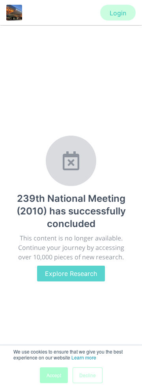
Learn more (83, 357)
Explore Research (71, 273)
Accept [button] (54, 375)
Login (118, 13)
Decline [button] (87, 375)
